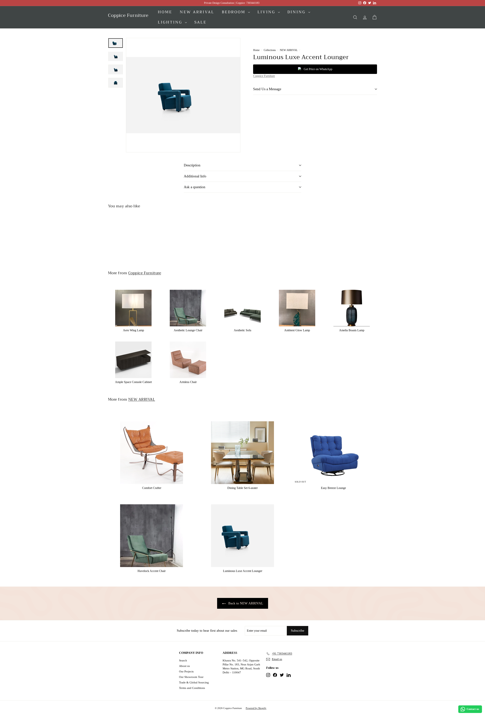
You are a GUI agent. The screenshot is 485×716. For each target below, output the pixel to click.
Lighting (171, 22)
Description (192, 165)
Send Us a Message (267, 89)
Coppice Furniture (264, 76)
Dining (297, 12)
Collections (270, 50)
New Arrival (197, 12)
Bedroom (234, 12)
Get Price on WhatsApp (318, 69)
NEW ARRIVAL (289, 50)
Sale (200, 22)
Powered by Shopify (256, 708)
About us (184, 665)
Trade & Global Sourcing (194, 682)
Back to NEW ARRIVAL (245, 603)
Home (165, 12)
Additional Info (195, 176)
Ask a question (194, 187)
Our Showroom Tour (191, 676)
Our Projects (186, 671)
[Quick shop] (157, 285)
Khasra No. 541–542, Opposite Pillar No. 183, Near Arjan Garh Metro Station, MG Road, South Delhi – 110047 (241, 666)
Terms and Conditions (192, 687)
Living (267, 12)
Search (183, 660)
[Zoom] (183, 95)
